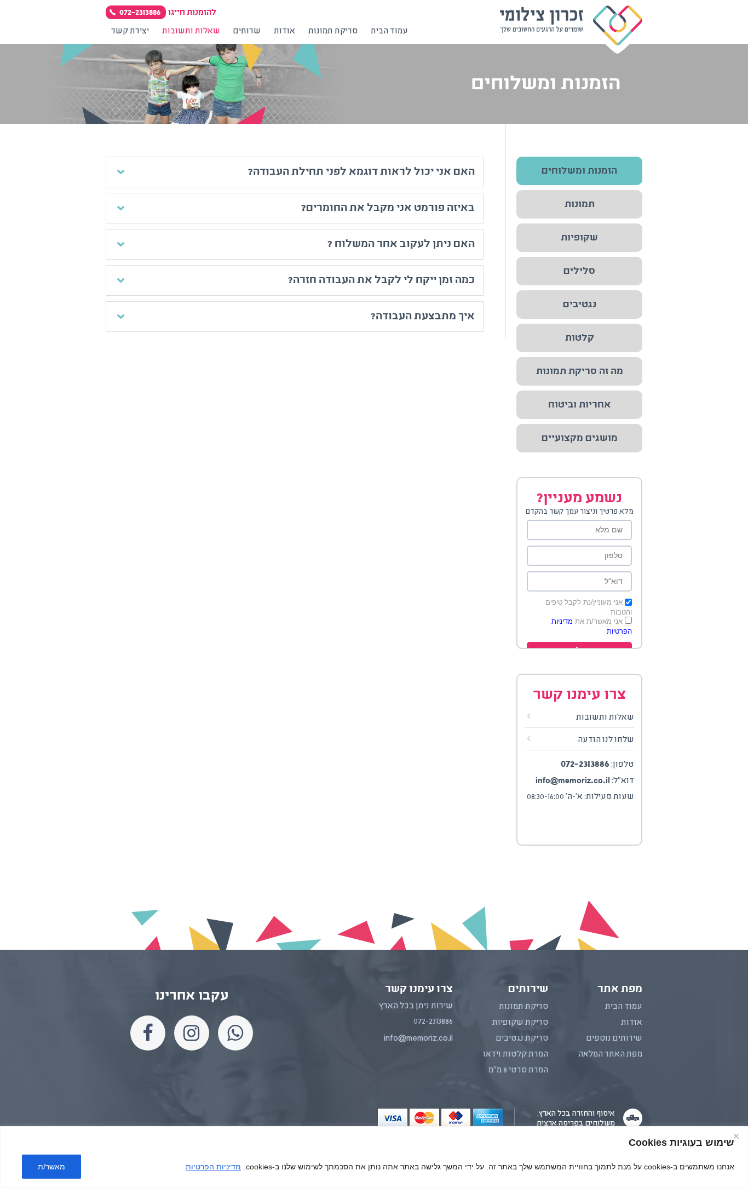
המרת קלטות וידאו (515, 1054)
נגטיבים (579, 305)
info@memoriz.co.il (573, 780)
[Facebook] (147, 1033)
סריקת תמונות (333, 31)
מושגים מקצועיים (580, 438)
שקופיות (579, 238)
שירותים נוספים (614, 1038)
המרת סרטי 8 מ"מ (518, 1070)
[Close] (736, 1136)
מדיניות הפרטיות (213, 1166)
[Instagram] (191, 1033)
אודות (284, 31)
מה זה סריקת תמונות (579, 371)
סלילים (579, 271)
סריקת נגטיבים (522, 1038)
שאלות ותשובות (605, 717)
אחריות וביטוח (579, 405)
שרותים (247, 31)
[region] (374, 1157)
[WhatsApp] (235, 1033)
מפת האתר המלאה (610, 1054)
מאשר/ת (51, 1166)
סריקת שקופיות (520, 1023)
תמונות (580, 204)
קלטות (579, 338)
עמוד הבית (389, 31)
